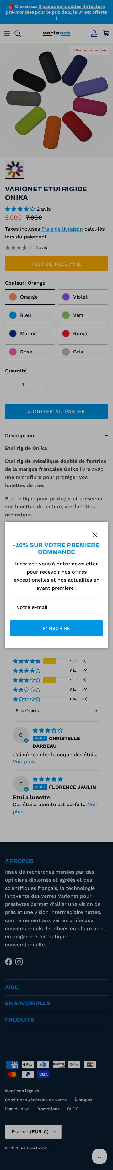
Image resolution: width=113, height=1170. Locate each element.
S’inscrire (56, 628)
